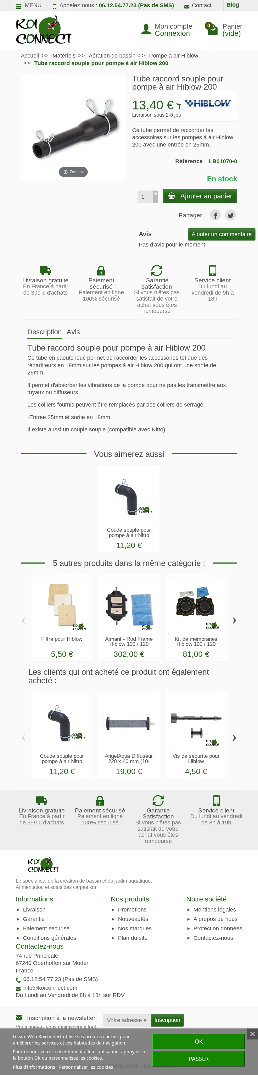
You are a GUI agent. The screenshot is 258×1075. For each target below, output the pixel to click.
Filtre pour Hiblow (61, 639)
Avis (73, 332)
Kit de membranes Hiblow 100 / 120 (196, 641)
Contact (201, 5)
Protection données (218, 929)
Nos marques (135, 929)
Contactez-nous (213, 938)
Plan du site (133, 938)
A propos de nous (216, 919)
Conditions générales (49, 938)
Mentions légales (215, 909)
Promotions (132, 909)
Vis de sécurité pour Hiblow (196, 758)
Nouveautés (133, 919)
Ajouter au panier (206, 196)
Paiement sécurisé (46, 929)
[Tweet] (230, 214)
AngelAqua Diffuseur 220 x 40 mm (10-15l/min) (129, 761)
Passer (199, 1058)
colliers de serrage (179, 405)
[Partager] (215, 214)
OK (199, 1041)
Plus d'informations (34, 1067)
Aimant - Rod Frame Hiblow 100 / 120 (129, 641)
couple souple (88, 429)
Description (44, 332)
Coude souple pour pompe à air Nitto (129, 532)
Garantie (34, 919)
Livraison (34, 909)
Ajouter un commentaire (222, 234)
